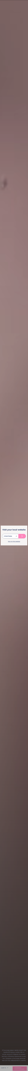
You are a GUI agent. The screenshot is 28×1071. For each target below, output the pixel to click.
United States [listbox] (8, 536)
